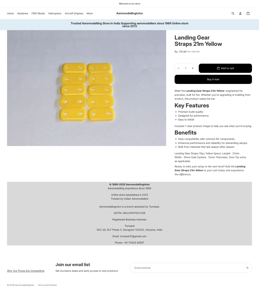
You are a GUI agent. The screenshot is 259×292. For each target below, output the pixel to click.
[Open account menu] (240, 13)
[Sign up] (247, 267)
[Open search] (233, 13)
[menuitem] (89, 13)
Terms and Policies (47, 285)
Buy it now (213, 79)
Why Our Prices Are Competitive (25, 270)
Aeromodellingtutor (24, 285)
